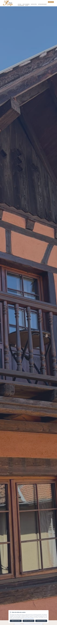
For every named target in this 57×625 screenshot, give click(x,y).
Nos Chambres (26, 4)
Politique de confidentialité (29, 618)
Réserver (51, 2)
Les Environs (21, 5)
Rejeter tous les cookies (16, 620)
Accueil (19, 4)
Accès (26, 5)
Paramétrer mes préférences (28, 620)
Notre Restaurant (42, 4)
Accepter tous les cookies (41, 620)
